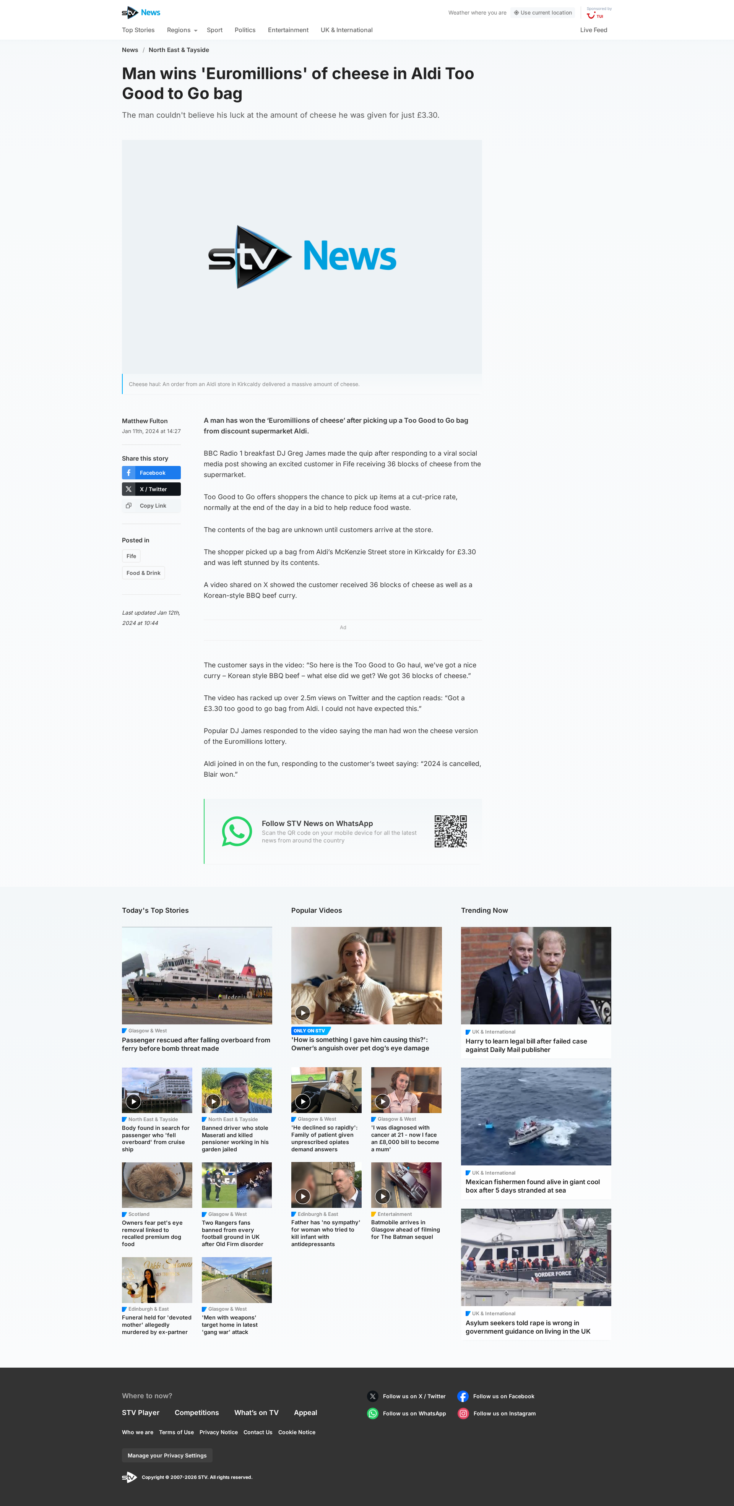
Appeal (305, 1413)
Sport (214, 30)
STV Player (140, 1413)
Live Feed (593, 30)
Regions (179, 30)
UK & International (347, 30)
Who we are (137, 1432)
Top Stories (138, 30)
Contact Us (258, 1432)
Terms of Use (176, 1432)
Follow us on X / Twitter (414, 1396)
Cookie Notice (296, 1432)
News (130, 50)
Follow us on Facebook (503, 1396)
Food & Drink (144, 573)
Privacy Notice (219, 1432)
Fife (131, 556)
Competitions (197, 1413)
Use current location (546, 12)
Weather (458, 12)
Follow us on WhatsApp (414, 1413)
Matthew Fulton (145, 421)
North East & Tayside (179, 50)
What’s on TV (256, 1413)
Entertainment (288, 30)
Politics (245, 30)
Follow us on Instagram (505, 1413)
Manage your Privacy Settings (167, 1455)
